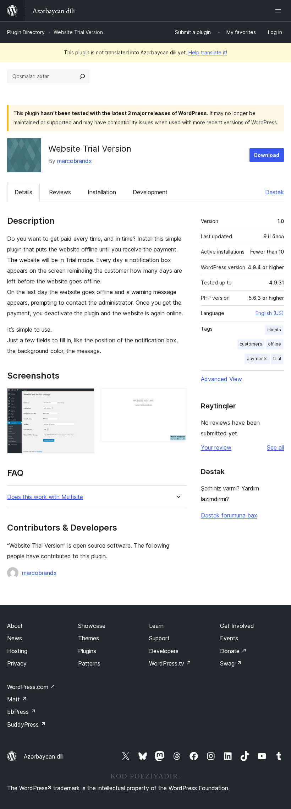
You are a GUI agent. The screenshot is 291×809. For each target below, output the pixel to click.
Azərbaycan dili (44, 756)
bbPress (21, 711)
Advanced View (221, 378)
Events (229, 638)
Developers (164, 651)
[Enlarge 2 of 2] (177, 397)
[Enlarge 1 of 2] (84, 397)
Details (23, 192)
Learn (156, 625)
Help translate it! (207, 52)
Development (150, 192)
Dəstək (274, 192)
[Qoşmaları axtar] (82, 76)
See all (275, 447)
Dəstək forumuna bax (229, 515)
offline (274, 344)
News (14, 638)
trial (277, 358)
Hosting (17, 651)
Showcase (91, 625)
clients (274, 329)
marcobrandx (74, 160)
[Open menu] (279, 10)
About (15, 625)
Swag (231, 663)
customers (251, 344)
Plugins (87, 651)
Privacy (17, 663)
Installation (102, 192)
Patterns (89, 663)
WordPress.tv (170, 663)
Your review (216, 447)
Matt (17, 699)
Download (266, 155)
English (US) (270, 313)
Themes (88, 638)
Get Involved (237, 625)
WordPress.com (31, 686)
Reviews (60, 192)
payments (257, 358)
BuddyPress (26, 724)
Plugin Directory (26, 32)
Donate (233, 651)
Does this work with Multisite (45, 497)
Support (159, 638)
